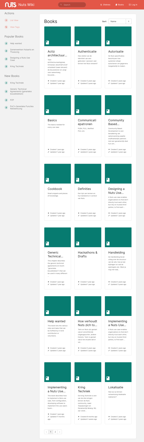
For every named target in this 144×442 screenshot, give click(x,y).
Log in (134, 4)
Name (113, 21)
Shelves (106, 4)
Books (121, 4)
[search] (72, 4)
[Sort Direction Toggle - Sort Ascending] (128, 21)
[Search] (61, 5)
